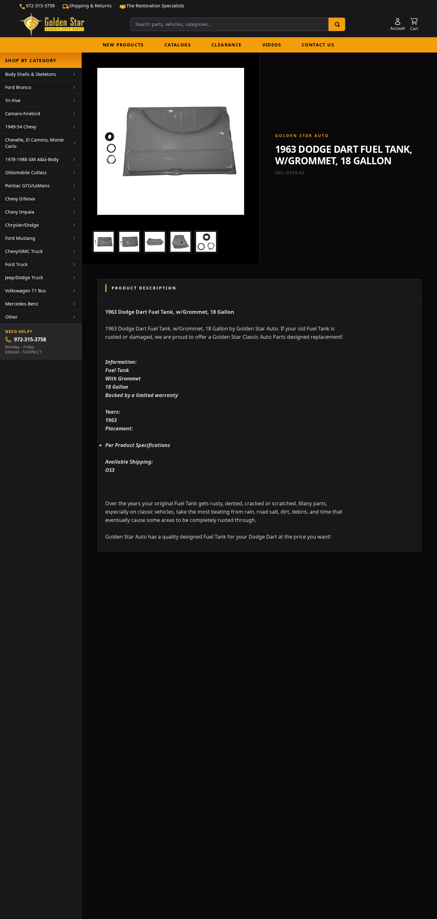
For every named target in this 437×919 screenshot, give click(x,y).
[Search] (337, 24)
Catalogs (177, 45)
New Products (123, 45)
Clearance (226, 45)
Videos (271, 45)
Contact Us (318, 45)
